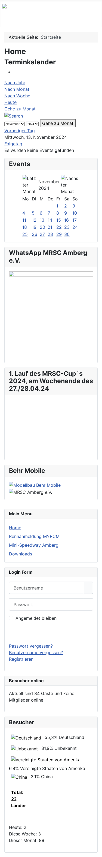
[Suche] (13, 115)
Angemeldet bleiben (36, 618)
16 (66, 220)
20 (42, 227)
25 (25, 234)
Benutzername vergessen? (36, 652)
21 (50, 227)
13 (42, 220)
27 (42, 234)
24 (75, 227)
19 (34, 227)
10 (74, 213)
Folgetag (13, 143)
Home (15, 527)
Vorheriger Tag (19, 130)
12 (34, 220)
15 (58, 220)
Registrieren (21, 659)
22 (59, 227)
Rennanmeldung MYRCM (34, 536)
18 (24, 227)
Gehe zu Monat (20, 109)
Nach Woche (17, 95)
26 (34, 234)
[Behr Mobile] (35, 484)
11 (24, 220)
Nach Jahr (14, 82)
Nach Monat (16, 89)
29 (59, 234)
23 (67, 227)
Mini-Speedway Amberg (33, 545)
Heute (10, 102)
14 (50, 220)
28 (50, 234)
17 (74, 220)
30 (67, 234)
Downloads (20, 554)
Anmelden (51, 632)
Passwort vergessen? (31, 646)
